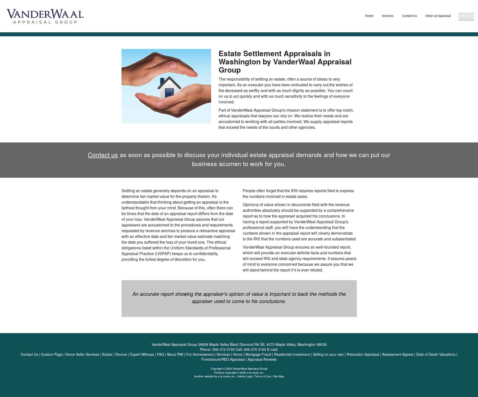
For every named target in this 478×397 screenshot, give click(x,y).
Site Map (278, 376)
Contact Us (409, 16)
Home (369, 16)
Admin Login (245, 376)
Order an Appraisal (438, 16)
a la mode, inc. (227, 376)
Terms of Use (263, 376)
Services (388, 16)
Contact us (103, 154)
